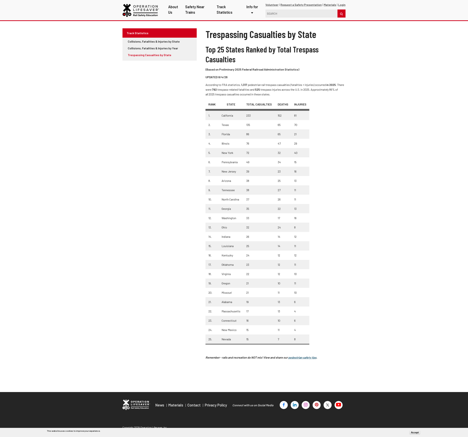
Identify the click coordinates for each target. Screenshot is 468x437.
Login (342, 4)
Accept (415, 432)
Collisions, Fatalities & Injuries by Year (153, 48)
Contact (194, 405)
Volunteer (271, 4)
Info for (252, 7)
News (160, 405)
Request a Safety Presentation (301, 4)
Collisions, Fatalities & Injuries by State (154, 41)
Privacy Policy (216, 405)
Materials (330, 4)
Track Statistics (137, 33)
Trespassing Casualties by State (149, 55)
